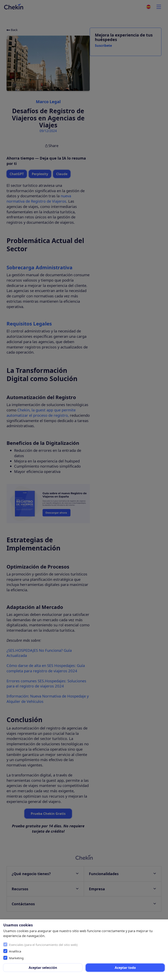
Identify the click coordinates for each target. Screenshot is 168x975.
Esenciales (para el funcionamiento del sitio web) (43, 945)
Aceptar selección (43, 967)
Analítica (15, 951)
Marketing (16, 958)
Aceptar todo (125, 967)
